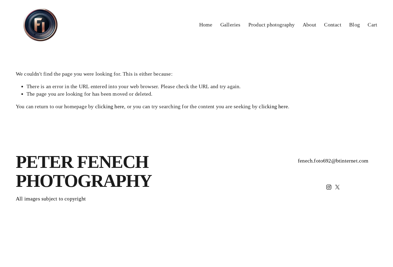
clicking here (109, 106)
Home (206, 25)
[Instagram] (329, 187)
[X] (337, 187)
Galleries (230, 25)
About (309, 25)
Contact (332, 25)
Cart (372, 25)
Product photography (271, 25)
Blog (354, 25)
